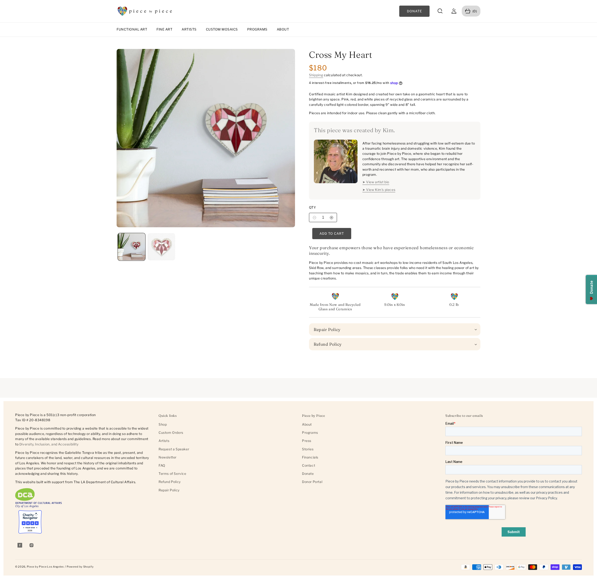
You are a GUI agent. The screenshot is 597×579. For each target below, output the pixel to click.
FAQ (162, 465)
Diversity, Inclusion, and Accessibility (48, 444)
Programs (257, 29)
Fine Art (164, 29)
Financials (310, 457)
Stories (307, 449)
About (283, 29)
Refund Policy (170, 482)
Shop (163, 424)
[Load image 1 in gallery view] (131, 247)
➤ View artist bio (375, 182)
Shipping (316, 75)
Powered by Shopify (80, 566)
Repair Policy (169, 490)
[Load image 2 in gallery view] (161, 247)
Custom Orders (171, 432)
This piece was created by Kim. (354, 130)
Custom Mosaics (222, 29)
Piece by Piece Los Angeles (45, 566)
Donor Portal (312, 482)
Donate (308, 474)
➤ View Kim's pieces (378, 190)
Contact (308, 465)
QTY (312, 207)
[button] (440, 11)
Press (306, 441)
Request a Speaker (174, 449)
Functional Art (132, 29)
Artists (189, 29)
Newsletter (168, 457)
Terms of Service (172, 474)
